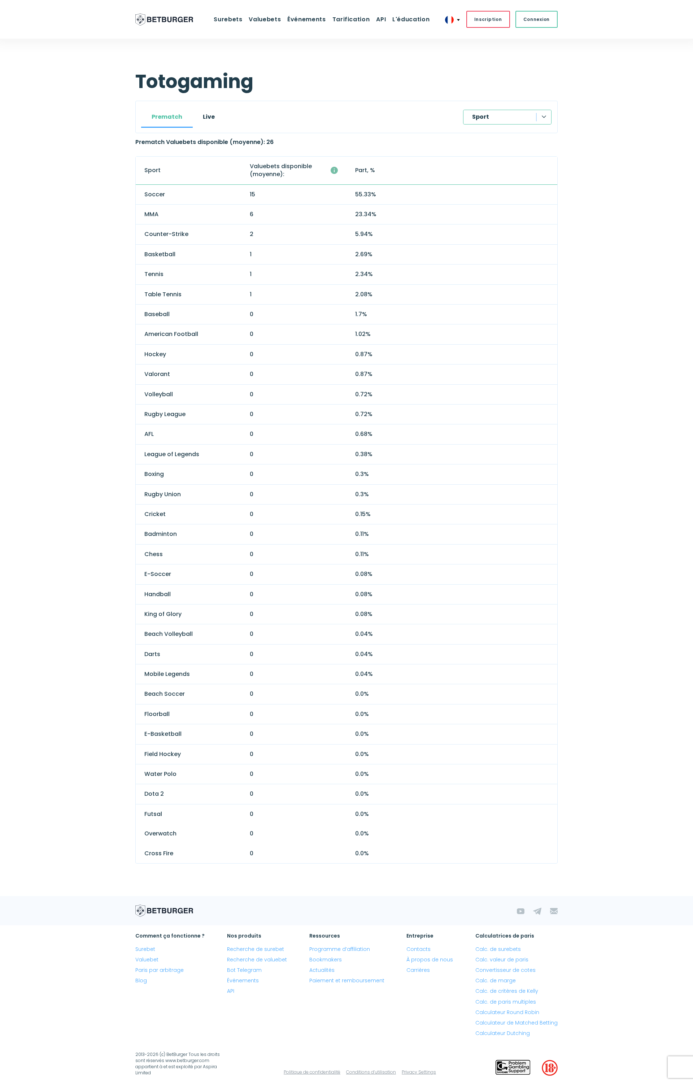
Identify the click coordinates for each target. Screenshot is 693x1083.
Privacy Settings (419, 1072)
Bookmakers (325, 959)
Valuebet (146, 959)
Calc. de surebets (498, 949)
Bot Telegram (244, 970)
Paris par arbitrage (159, 970)
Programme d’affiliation (339, 949)
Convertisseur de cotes (505, 970)
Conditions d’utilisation (371, 1072)
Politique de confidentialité (312, 1072)
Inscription (488, 19)
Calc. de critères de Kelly (506, 991)
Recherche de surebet (255, 949)
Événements (243, 980)
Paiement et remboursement (346, 980)
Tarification (351, 19)
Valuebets (265, 19)
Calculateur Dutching (502, 1033)
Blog (141, 980)
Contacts (418, 949)
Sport (480, 117)
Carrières (418, 970)
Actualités (322, 970)
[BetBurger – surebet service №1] (164, 19)
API (381, 19)
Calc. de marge (495, 980)
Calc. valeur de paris (501, 959)
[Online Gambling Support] (513, 1068)
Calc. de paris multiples (505, 1001)
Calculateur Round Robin (507, 1012)
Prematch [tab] (167, 117)
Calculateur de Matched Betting (516, 1022)
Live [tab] (209, 117)
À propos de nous (429, 959)
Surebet (145, 949)
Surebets (228, 19)
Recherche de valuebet (257, 959)
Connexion (536, 19)
